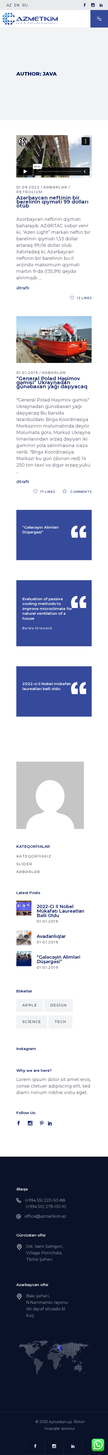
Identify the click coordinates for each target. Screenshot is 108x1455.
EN (17, 5)
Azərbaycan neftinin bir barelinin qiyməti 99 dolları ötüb (52, 202)
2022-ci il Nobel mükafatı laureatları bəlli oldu (46, 686)
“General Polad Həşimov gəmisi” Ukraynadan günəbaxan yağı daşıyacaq (51, 382)
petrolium (29, 192)
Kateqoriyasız (33, 856)
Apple (29, 1005)
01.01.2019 (27, 372)
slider (24, 864)
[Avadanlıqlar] (23, 937)
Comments (80, 492)
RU (25, 5)
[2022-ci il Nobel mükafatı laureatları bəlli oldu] (23, 908)
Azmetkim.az (60, 1422)
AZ (9, 5)
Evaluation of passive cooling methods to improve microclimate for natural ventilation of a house (47, 608)
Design (58, 1005)
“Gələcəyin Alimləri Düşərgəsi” (40, 530)
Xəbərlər (55, 187)
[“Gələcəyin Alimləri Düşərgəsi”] (23, 958)
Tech (61, 1021)
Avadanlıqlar (51, 936)
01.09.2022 (27, 187)
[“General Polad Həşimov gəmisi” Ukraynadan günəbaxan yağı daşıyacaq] (54, 339)
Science (31, 1021)
